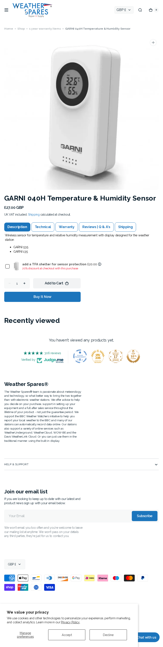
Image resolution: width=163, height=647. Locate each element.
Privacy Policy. (70, 622)
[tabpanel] (80, 253)
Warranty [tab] (66, 236)
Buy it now (42, 306)
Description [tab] (17, 236)
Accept (67, 635)
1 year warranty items (45, 28)
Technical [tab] (43, 236)
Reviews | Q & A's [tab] (96, 236)
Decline (108, 635)
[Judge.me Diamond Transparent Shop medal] (78, 366)
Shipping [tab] (125, 236)
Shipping (34, 224)
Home (8, 28)
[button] (6, 10)
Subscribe (141, 525)
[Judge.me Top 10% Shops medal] (132, 366)
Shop (21, 28)
